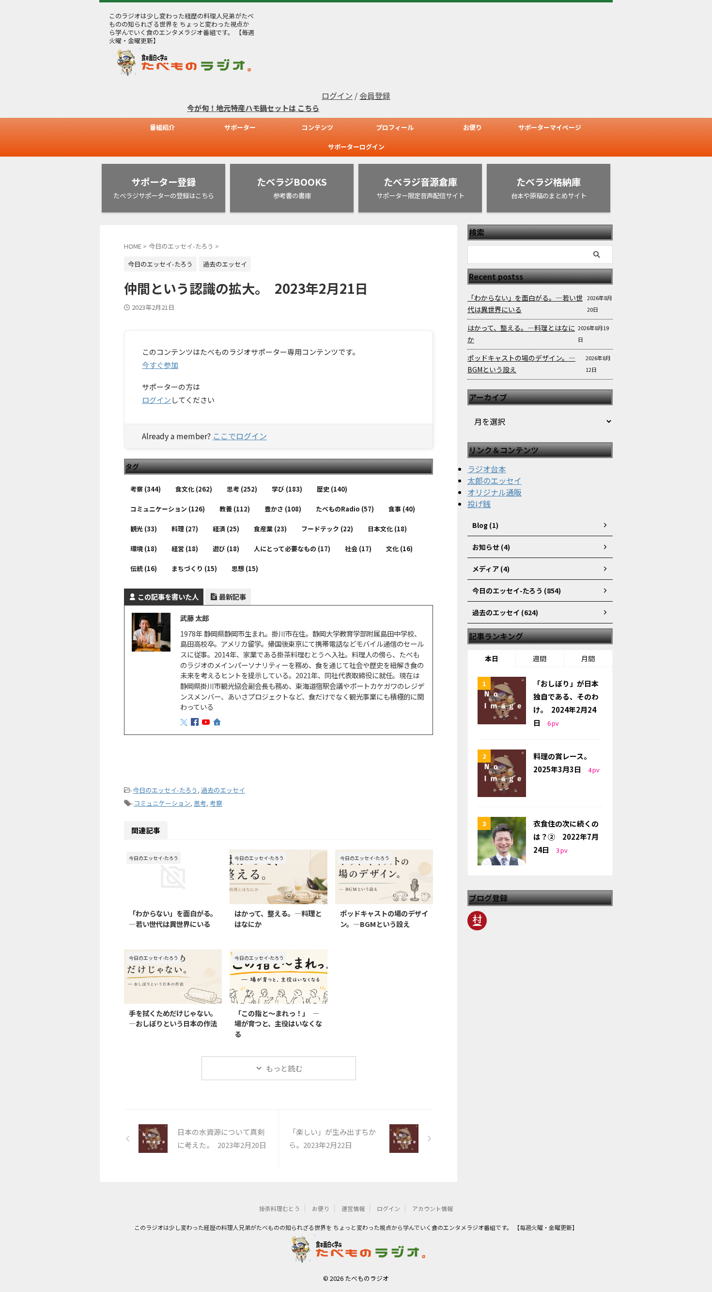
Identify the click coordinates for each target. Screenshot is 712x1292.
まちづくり (194, 568)
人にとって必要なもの (292, 548)
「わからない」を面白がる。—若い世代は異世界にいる (173, 918)
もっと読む (284, 1068)
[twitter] (184, 722)
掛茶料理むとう (279, 1208)
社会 (358, 548)
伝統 (143, 568)
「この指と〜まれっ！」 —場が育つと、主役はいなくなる (278, 1023)
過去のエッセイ (223, 790)
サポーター (240, 127)
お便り (472, 127)
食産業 (270, 528)
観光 (143, 528)
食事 (401, 508)
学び (287, 489)
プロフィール (395, 127)
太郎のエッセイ (494, 480)
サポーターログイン (356, 146)
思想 (245, 568)
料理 (184, 528)
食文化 (193, 489)
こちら (288, 108)
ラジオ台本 (486, 469)
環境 (143, 548)
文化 (399, 548)
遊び (226, 548)
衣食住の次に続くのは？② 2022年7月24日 (566, 836)
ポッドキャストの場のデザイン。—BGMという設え (384, 918)
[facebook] (196, 722)
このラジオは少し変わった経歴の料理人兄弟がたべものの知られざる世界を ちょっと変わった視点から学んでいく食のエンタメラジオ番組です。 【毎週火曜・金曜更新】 (356, 1227)
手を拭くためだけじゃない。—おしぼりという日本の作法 (173, 1018)
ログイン (337, 95)
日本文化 (387, 528)
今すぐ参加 (160, 365)
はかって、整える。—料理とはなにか (521, 333)
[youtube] (207, 722)
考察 (145, 489)
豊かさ (282, 508)
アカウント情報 (432, 1208)
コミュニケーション (167, 508)
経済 (226, 528)
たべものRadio (345, 508)
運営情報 (353, 1208)
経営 (184, 548)
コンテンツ (317, 127)
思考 (242, 489)
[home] (218, 722)
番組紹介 (162, 127)
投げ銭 (479, 504)
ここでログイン (240, 436)
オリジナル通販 (494, 492)
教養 (234, 508)
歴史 (332, 489)
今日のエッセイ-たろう (165, 790)
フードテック (327, 528)
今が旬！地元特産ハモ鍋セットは (222, 108)
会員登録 (374, 95)
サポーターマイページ (549, 127)
